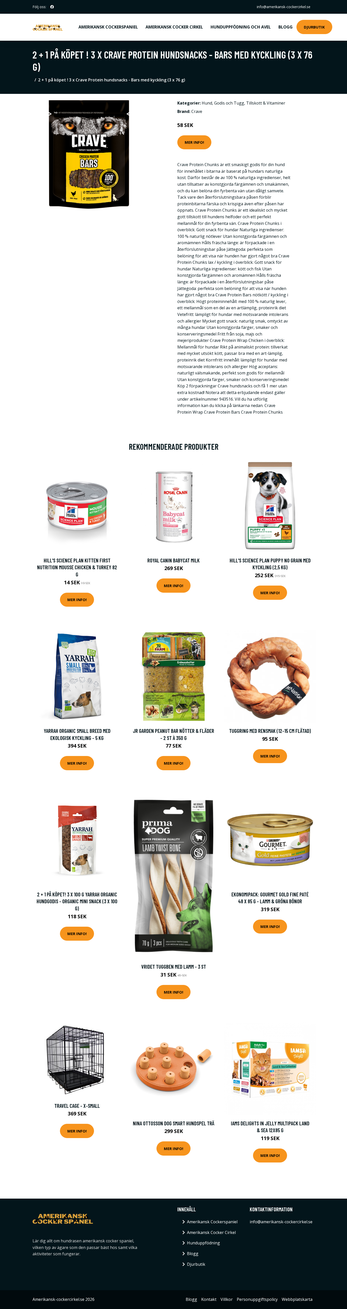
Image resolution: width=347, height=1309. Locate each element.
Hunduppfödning (203, 1243)
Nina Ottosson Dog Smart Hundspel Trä (173, 1123)
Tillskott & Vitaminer (265, 103)
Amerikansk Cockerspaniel (108, 27)
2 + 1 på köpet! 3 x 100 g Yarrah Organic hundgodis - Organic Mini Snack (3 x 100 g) (77, 901)
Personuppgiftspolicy (257, 1299)
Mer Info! (194, 142)
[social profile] (52, 7)
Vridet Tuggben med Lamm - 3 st (173, 966)
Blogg (285, 27)
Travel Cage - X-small (77, 1105)
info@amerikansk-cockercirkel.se (283, 6)
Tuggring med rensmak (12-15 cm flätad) (270, 731)
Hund (207, 103)
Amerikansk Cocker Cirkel (174, 27)
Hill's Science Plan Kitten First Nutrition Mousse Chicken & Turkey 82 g (77, 567)
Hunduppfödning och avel (241, 27)
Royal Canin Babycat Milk (173, 560)
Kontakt (208, 1299)
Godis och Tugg (229, 103)
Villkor (226, 1299)
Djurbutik (314, 27)
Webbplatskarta (297, 1299)
